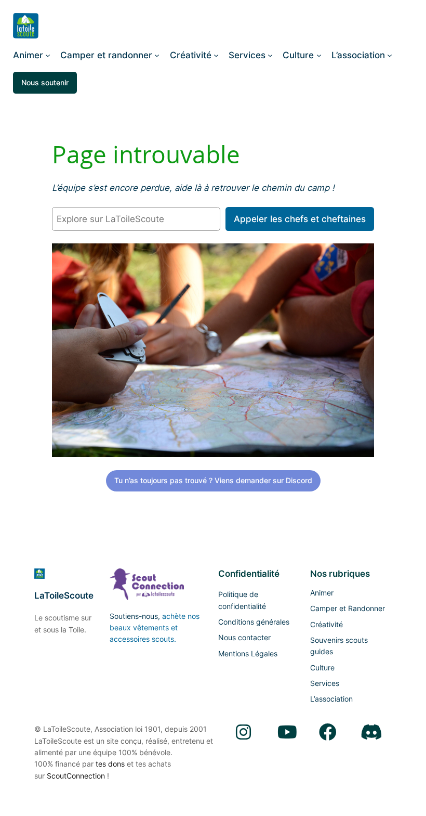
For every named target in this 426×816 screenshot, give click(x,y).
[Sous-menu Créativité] (216, 55)
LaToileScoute (64, 595)
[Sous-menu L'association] (389, 55)
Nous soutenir (45, 82)
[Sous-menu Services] (270, 55)
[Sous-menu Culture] (319, 55)
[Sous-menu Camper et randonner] (156, 55)
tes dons (110, 763)
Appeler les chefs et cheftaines (300, 219)
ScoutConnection (76, 775)
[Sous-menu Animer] (47, 55)
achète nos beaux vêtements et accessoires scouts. (154, 628)
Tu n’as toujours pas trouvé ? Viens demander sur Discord (213, 480)
